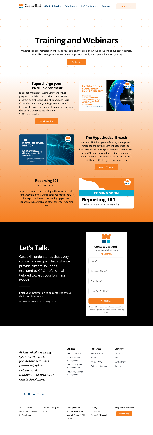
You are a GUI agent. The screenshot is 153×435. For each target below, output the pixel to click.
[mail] (38, 394)
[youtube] (29, 394)
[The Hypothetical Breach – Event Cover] (46, 135)
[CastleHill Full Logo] (30, 4)
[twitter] (25, 394)
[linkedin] (34, 394)
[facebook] (20, 394)
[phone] (43, 394)
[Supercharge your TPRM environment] (106, 81)
